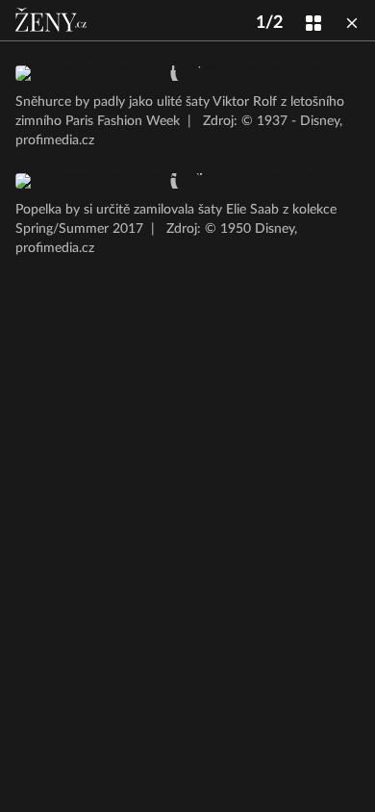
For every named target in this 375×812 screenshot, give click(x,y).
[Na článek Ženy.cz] (52, 20)
